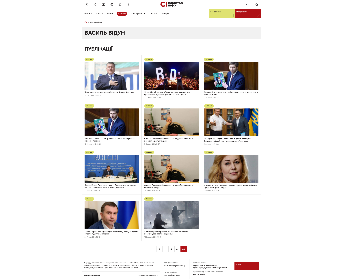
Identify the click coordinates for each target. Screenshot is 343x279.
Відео (110, 13)
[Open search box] (256, 4)
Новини (88, 13)
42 (177, 249)
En (247, 4)
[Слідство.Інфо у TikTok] (128, 4)
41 (171, 249)
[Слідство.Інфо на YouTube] (103, 4)
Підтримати (241, 12)
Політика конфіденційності (147, 275)
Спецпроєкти (138, 13)
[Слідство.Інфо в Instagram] (112, 4)
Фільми (122, 13)
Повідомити (215, 12)
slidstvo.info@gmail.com (173, 266)
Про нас (153, 13)
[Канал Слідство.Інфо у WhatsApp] (120, 4)
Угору (238, 264)
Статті (99, 13)
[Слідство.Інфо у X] (87, 4)
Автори (165, 13)
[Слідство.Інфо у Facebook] (95, 4)
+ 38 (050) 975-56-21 (172, 275)
